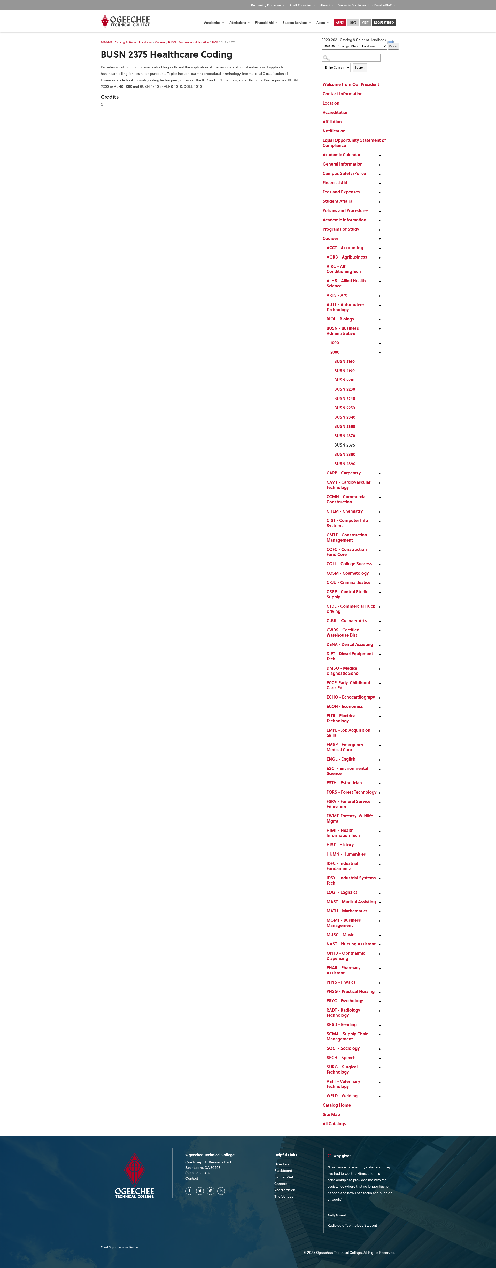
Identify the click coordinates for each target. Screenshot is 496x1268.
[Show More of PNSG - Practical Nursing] (379, 992)
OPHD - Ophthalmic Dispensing (346, 955)
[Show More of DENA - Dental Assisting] (379, 645)
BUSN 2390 (344, 463)
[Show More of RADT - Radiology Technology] (379, 1010)
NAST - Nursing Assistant (351, 944)
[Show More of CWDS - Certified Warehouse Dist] (379, 630)
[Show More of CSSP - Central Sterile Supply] (379, 592)
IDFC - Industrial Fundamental (342, 865)
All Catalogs (334, 1123)
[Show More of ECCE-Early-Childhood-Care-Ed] (379, 683)
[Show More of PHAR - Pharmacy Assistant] (379, 968)
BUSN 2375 (344, 445)
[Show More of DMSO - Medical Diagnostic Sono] (379, 668)
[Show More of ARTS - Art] (379, 296)
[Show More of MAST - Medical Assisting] (379, 902)
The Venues (283, 1196)
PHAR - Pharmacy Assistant (344, 970)
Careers (280, 1183)
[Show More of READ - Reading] (379, 1025)
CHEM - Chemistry (345, 511)
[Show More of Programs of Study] (379, 229)
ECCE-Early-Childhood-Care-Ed (349, 685)
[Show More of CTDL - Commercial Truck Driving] (379, 606)
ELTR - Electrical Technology (342, 718)
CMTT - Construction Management (347, 537)
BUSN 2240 (344, 398)
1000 (334, 343)
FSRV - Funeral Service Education (348, 803)
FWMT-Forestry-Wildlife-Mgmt (351, 818)
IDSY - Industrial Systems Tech (351, 880)
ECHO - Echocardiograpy (351, 697)
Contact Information (343, 94)
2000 (334, 352)
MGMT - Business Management (344, 922)
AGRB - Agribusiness (347, 257)
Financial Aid (264, 22)
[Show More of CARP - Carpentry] (379, 473)
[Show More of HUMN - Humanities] (379, 854)
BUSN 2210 (344, 380)
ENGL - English (341, 759)
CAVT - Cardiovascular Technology (348, 484)
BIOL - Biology (340, 319)
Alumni (325, 5)
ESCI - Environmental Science (347, 770)
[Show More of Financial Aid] (379, 183)
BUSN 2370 (344, 436)
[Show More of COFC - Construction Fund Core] (379, 550)
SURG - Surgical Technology (342, 1069)
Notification (334, 131)
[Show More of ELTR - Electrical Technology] (379, 716)
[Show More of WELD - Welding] (379, 1096)
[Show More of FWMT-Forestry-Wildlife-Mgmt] (379, 816)
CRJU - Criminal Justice (348, 582)
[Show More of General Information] (379, 164)
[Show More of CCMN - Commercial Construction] (379, 497)
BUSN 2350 (344, 426)
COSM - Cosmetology (348, 573)
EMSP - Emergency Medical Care (345, 747)
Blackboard (283, 1170)
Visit (365, 22)
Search (360, 67)
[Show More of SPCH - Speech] (379, 1058)
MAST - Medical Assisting (351, 901)
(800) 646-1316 (197, 1172)
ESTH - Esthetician (344, 783)
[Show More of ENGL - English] (379, 759)
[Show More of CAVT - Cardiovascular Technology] (379, 483)
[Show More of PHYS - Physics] (379, 982)
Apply (340, 22)
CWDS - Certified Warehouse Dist (343, 632)
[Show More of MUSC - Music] (379, 935)
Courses (331, 238)
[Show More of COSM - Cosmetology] (379, 573)
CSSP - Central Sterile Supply (347, 594)
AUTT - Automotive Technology (345, 306)
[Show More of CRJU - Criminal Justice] (379, 583)
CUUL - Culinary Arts (347, 620)
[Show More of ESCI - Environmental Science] (379, 769)
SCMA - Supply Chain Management (348, 1036)
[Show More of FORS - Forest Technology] (379, 792)
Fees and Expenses (341, 192)
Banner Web (284, 1177)
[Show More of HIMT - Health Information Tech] (379, 831)
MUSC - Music (340, 934)
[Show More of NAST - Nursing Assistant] (379, 944)
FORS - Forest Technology (352, 792)
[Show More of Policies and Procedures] (379, 211)
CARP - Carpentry (344, 473)
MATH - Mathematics (347, 911)
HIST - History (340, 845)
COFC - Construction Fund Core (347, 551)
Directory (281, 1164)
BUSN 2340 (344, 417)
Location (331, 103)
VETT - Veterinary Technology (343, 1083)
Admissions (238, 22)
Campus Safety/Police (344, 173)
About (321, 22)
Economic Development (354, 5)
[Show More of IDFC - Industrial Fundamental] (379, 864)
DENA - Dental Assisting (350, 644)
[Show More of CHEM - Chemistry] (379, 511)
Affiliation (332, 121)
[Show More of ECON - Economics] (379, 707)
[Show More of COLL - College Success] (379, 564)
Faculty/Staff (383, 5)
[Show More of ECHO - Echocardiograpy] (379, 697)
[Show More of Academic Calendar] (379, 155)
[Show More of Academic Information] (379, 220)
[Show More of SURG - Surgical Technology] (379, 1067)
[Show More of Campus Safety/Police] (379, 174)
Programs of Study (341, 229)
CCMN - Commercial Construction (346, 499)
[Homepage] (125, 21)
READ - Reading (342, 1024)
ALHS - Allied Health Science (346, 283)
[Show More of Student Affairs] (379, 202)
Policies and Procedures (346, 210)
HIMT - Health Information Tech (343, 832)
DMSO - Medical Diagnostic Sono (343, 670)
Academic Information (344, 220)
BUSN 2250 (344, 408)
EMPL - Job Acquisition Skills (348, 732)
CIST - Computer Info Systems (347, 522)
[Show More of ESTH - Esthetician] (379, 783)
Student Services (295, 22)
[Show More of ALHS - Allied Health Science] (379, 281)
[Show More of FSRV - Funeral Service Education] (379, 802)
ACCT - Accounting (345, 248)
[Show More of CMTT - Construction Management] (379, 535)
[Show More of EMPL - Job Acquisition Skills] (379, 730)
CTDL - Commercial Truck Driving (351, 608)
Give (353, 22)
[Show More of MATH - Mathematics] (379, 911)
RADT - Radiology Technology (343, 1012)
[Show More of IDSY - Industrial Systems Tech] (379, 878)
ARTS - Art (337, 295)
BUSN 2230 (344, 389)
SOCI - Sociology (343, 1048)
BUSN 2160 (344, 361)
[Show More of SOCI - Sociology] (379, 1049)
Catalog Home (337, 1105)
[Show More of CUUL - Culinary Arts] (379, 621)
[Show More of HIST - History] (379, 845)
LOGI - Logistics (342, 892)
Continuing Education (266, 5)
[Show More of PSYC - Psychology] (379, 1001)
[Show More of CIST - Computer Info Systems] (379, 521)
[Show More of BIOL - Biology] (379, 319)
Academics (212, 22)
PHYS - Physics (341, 982)
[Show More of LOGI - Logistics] (379, 893)
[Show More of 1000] (379, 343)
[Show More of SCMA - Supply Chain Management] (379, 1034)
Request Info (384, 22)
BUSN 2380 (344, 454)
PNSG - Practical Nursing (351, 991)
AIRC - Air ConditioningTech (344, 268)
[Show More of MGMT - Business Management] (379, 920)
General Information (343, 164)
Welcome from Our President (351, 84)
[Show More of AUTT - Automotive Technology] (379, 305)
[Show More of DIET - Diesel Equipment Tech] (379, 654)
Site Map (331, 1114)
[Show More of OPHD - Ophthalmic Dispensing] (379, 954)
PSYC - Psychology (345, 1001)
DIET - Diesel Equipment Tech (350, 656)
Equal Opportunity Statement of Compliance (354, 142)
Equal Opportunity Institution (119, 1247)
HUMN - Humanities (346, 854)
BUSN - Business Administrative (343, 330)
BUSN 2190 (344, 370)
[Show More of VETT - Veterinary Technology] (379, 1082)
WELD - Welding (342, 1096)
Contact (191, 1178)
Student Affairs (337, 201)
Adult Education (301, 5)
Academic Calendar (341, 155)
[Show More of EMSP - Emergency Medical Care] (379, 745)
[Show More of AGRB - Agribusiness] (379, 257)
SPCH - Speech (341, 1057)
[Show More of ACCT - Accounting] (379, 248)
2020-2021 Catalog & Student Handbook (126, 42)
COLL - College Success (349, 564)
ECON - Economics (345, 706)
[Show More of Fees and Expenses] (379, 192)
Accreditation (336, 112)
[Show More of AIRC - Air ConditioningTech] (379, 267)
